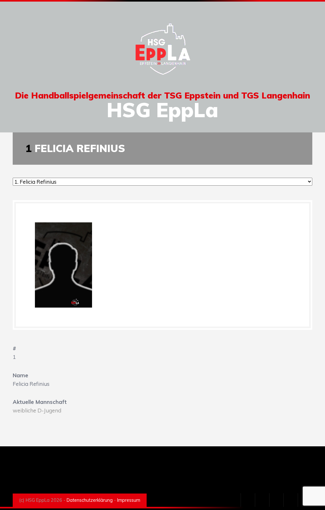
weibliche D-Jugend (37, 410)
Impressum (128, 500)
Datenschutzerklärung (90, 500)
